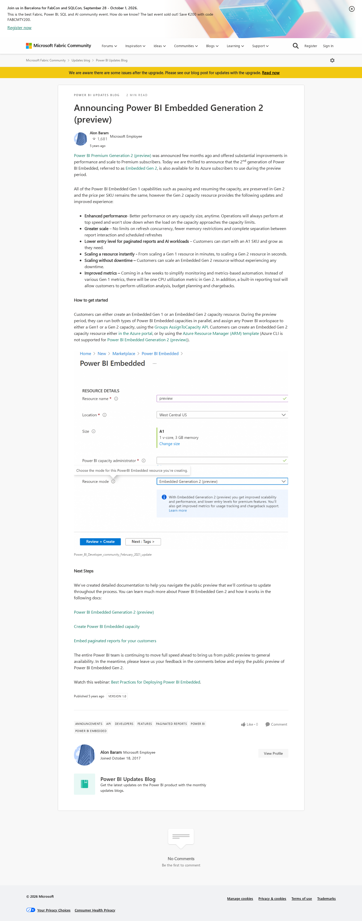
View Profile (273, 753)
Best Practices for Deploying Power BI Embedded (155, 682)
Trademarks (326, 898)
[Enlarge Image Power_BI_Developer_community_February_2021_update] (181, 450)
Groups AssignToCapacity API (181, 327)
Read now (271, 72)
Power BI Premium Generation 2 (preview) (112, 155)
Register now (19, 27)
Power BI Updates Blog (111, 60)
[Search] (296, 46)
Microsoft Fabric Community (46, 60)
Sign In (328, 45)
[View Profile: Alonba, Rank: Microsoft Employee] (80, 139)
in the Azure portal (135, 333)
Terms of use (302, 898)
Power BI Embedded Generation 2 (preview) (147, 339)
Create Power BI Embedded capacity (107, 626)
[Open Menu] (332, 60)
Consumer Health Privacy (95, 910)
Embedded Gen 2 (141, 168)
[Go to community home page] (58, 46)
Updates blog (81, 60)
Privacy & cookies (272, 898)
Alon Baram (99, 132)
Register (310, 45)
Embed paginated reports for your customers (115, 640)
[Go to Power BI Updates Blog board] (84, 784)
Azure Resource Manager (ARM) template (221, 333)
